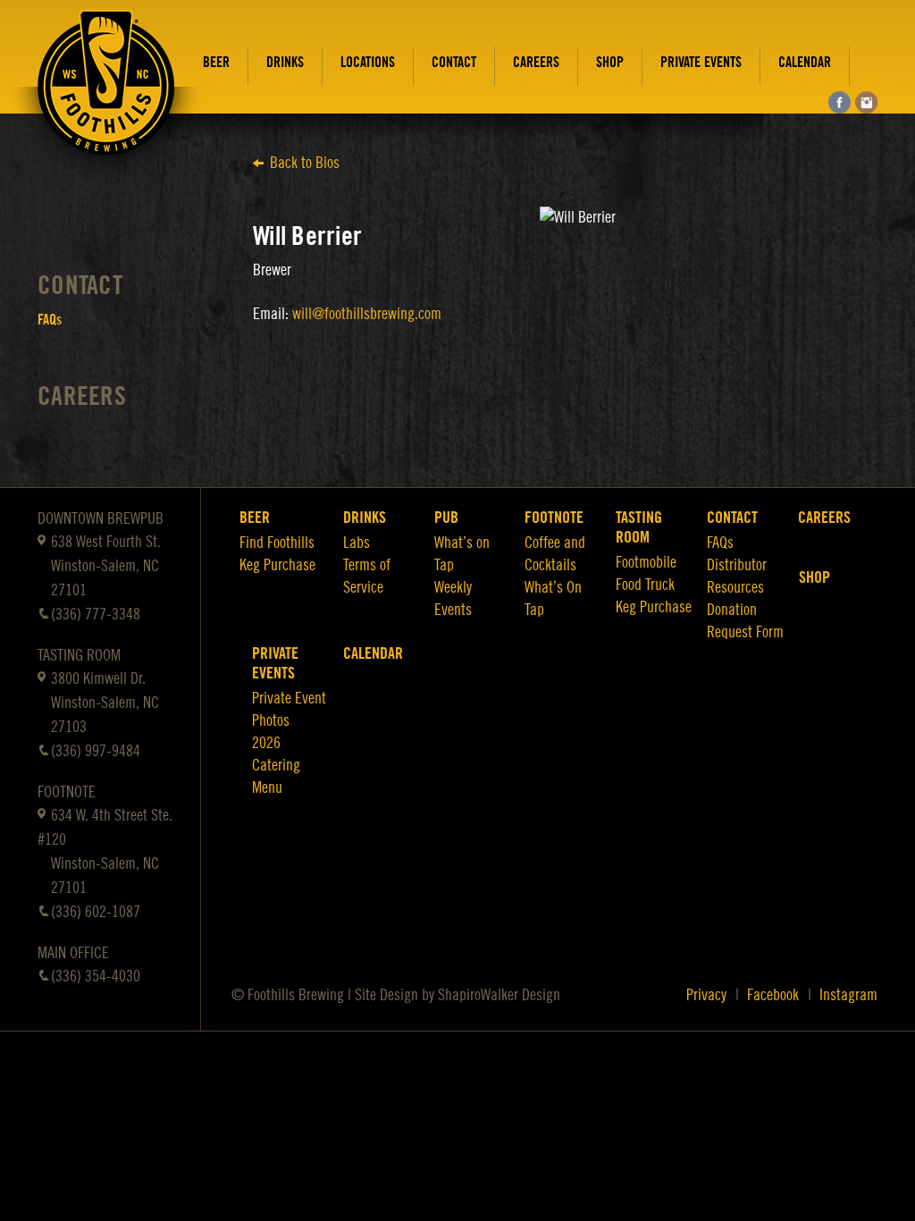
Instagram (848, 995)
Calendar (804, 62)
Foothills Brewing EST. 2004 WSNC (106, 95)
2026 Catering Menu (276, 765)
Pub (446, 517)
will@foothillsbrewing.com (366, 314)
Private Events (701, 62)
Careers (536, 62)
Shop (610, 62)
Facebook (773, 995)
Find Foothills (277, 543)
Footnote (554, 517)
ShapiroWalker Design (499, 995)
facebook (839, 102)
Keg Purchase (277, 565)
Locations (367, 62)
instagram (866, 102)
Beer (216, 62)
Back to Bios (305, 163)
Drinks (285, 62)
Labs (356, 543)
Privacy (706, 995)
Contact (454, 62)
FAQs (50, 320)
